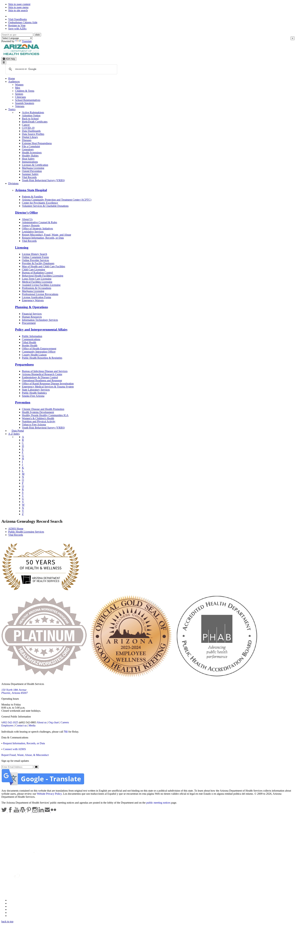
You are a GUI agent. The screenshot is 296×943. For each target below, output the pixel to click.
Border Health (29, 345)
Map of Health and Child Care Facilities (43, 266)
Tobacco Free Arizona (34, 424)
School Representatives (27, 100)
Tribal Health (29, 342)
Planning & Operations (31, 307)
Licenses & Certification (35, 164)
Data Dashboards (31, 130)
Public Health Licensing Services (26, 531)
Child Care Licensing (33, 269)
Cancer (26, 124)
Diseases (26, 140)
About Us (27, 219)
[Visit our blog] (23, 811)
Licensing (21, 247)
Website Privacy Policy (49, 793)
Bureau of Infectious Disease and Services (44, 371)
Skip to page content (19, 4)
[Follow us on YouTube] (17, 811)
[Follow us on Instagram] (35, 811)
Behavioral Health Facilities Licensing (42, 275)
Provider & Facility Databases (38, 263)
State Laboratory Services (36, 389)
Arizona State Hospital (31, 190)
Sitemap (12, 915)
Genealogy (28, 149)
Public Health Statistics (34, 392)
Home (11, 78)
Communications (31, 339)
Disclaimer (14, 909)
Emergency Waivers (33, 300)
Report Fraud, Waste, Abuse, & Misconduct (25, 755)
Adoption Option (31, 115)
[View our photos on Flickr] (53, 811)
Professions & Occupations (36, 288)
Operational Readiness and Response (42, 380)
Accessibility (15, 906)
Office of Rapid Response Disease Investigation (48, 383)
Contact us (21, 725)
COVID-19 (28, 127)
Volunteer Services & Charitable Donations (45, 205)
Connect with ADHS (14, 749)
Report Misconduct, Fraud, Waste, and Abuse (46, 234)
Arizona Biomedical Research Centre (42, 374)
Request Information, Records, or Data (43, 237)
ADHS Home (15, 528)
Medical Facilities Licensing (37, 281)
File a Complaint (31, 146)
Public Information (32, 336)
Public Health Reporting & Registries (42, 357)
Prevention (22, 402)
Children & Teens (24, 90)
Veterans (19, 106)
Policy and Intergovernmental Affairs (41, 329)
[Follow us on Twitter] (4, 811)
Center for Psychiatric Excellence (40, 202)
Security (12, 912)
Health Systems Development (38, 412)
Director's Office (26, 212)
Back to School (30, 118)
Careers (65, 722)
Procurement (29, 323)
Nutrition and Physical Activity (38, 421)
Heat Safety (28, 158)
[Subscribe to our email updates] (48, 811)
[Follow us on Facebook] (11, 811)
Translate (27, 41)
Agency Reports (31, 225)
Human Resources (32, 316)
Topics (11, 109)
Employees (7, 725)
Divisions (13, 183)
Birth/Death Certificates (34, 121)
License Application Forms (36, 297)
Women (19, 84)
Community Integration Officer (39, 351)
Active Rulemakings (33, 112)
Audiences (14, 81)
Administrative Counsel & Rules (39, 222)
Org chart (53, 722)
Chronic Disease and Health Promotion (43, 409)
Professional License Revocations (40, 294)
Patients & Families (32, 196)
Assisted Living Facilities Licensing (41, 284)
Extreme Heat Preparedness (37, 143)
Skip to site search (18, 10)
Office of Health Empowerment (39, 348)
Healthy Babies (30, 155)
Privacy (12, 903)
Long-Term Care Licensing (36, 278)
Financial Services (32, 313)
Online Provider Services (35, 260)
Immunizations (30, 161)
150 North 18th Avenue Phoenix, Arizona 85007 (14, 691)
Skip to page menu (18, 7)
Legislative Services (33, 231)
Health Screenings (32, 152)
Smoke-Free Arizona (33, 395)
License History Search (34, 254)
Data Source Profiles (33, 134)
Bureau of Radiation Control (37, 272)
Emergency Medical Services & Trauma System (48, 386)
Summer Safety (30, 174)
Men (17, 87)
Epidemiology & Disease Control (40, 377)
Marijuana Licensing (33, 168)
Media (32, 725)
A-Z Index (14, 433)
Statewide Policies (18, 900)
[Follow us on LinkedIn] (41, 811)
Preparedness (24, 364)
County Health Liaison (34, 354)
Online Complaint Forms (35, 257)
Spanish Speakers (24, 103)
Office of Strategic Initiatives (37, 228)
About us (42, 722)
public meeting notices (158, 802)
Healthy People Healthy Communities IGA (45, 415)
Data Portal (18, 430)
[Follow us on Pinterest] (29, 811)
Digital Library (30, 137)
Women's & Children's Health (38, 418)
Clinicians (20, 97)
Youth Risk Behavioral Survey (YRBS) (43, 180)
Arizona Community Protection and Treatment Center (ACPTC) (56, 199)
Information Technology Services (40, 319)
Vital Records (29, 177)
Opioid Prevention (32, 171)
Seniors (19, 93)
